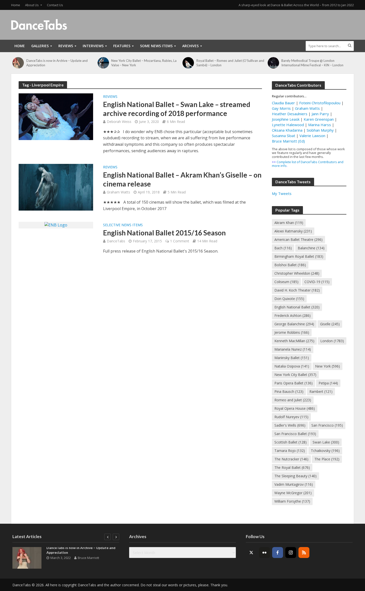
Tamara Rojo (289, 450)
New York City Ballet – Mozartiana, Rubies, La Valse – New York (144, 63)
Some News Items (156, 45)
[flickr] (264, 552)
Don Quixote (289, 298)
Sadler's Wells (289, 425)
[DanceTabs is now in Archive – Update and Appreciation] (18, 63)
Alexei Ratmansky (293, 231)
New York (327, 366)
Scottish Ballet (290, 442)
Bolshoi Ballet (290, 264)
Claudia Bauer (284, 102)
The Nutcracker (291, 459)
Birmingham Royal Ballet (298, 256)
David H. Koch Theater (297, 290)
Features (121, 45)
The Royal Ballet (292, 467)
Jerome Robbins (291, 332)
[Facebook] (277, 552)
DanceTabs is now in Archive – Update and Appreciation (57, 63)
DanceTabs (116, 241)
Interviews (93, 45)
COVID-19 (316, 281)
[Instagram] (290, 552)
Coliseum (286, 281)
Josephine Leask (285, 119)
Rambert (320, 391)
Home (15, 5)
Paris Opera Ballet (293, 383)
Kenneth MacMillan (294, 340)
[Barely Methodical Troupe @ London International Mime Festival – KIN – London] (273, 63)
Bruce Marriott (88, 557)
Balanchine (311, 248)
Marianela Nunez (292, 349)
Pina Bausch (288, 391)
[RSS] (303, 552)
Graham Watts (118, 192)
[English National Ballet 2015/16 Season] (55, 224)
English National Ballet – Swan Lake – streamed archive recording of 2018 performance (176, 108)
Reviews (65, 45)
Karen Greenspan (319, 119)
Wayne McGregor (293, 492)
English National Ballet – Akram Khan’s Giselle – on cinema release (182, 179)
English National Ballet (297, 307)
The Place (326, 459)
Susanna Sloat (283, 135)
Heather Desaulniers (289, 113)
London (332, 340)
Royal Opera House (294, 408)
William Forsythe (292, 501)
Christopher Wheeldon (296, 273)
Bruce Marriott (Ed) (288, 141)
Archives (190, 45)
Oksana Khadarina (287, 130)
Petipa (328, 383)
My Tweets (282, 193)
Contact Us (55, 5)
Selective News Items (123, 225)
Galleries (40, 45)
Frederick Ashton (292, 315)
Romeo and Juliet (292, 400)
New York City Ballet (295, 374)
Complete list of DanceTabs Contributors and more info (307, 164)
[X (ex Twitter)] (251, 552)
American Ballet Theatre (298, 239)
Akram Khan (288, 222)
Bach (283, 248)
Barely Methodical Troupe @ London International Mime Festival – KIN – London (312, 63)
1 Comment (179, 241)
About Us (32, 5)
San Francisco (327, 425)
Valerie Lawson (312, 135)
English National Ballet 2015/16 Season (164, 232)
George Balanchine (294, 324)
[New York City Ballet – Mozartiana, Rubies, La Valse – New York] (103, 63)
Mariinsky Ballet (291, 357)
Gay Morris (281, 108)
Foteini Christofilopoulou (319, 102)
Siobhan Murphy (320, 130)
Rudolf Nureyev (291, 416)
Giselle (330, 324)
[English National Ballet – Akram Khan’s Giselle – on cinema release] (56, 186)
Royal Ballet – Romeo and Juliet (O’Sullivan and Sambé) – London (230, 63)
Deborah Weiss (119, 121)
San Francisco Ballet (295, 433)
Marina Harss (319, 124)
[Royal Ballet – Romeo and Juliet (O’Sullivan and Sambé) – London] (188, 63)
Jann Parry (320, 113)
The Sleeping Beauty (295, 476)
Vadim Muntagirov (293, 484)
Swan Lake (326, 442)
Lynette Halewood (288, 124)
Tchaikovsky (325, 450)
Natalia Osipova (291, 366)
